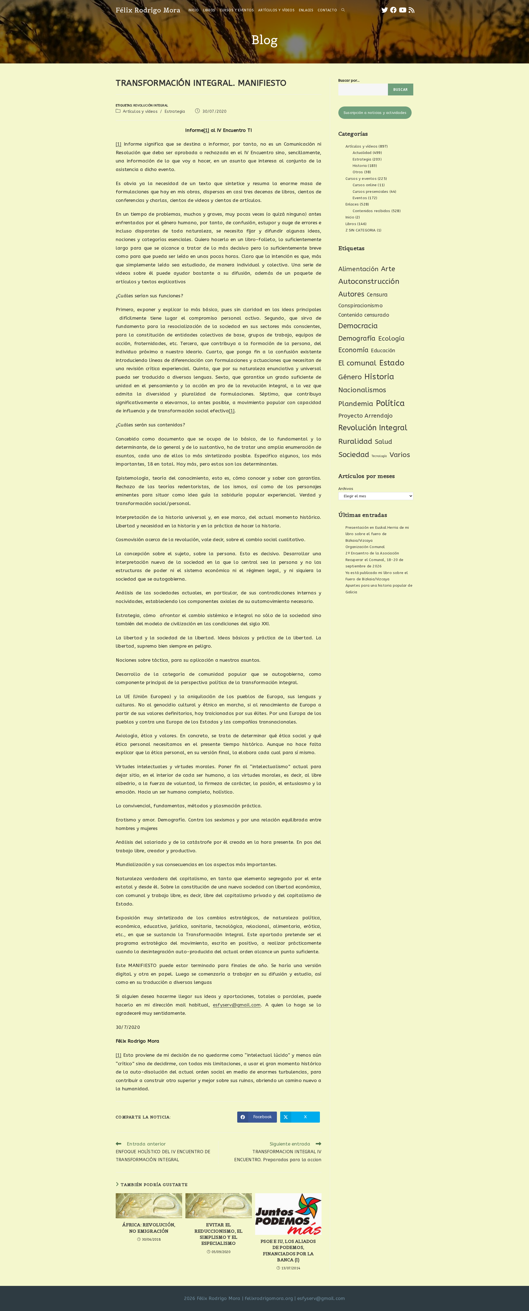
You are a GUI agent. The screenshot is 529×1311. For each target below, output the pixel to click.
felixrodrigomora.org (269, 1298)
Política (390, 403)
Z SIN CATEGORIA (361, 230)
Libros (351, 224)
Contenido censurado (363, 315)
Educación (383, 351)
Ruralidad (355, 441)
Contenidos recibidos (371, 211)
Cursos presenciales (370, 191)
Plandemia (355, 404)
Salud (383, 441)
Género (350, 377)
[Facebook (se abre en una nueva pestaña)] (393, 10)
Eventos (360, 198)
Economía (353, 350)
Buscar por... (349, 80)
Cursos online (365, 185)
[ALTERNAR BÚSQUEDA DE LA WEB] (343, 10)
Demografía (357, 338)
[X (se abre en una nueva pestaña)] (384, 10)
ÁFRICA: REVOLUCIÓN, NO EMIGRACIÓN (148, 1227)
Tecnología (379, 456)
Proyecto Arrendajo (365, 415)
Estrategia (174, 111)
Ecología (391, 338)
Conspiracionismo (360, 305)
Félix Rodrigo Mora (148, 10)
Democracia (358, 326)
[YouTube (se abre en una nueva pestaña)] (402, 10)
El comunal (357, 363)
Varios (400, 455)
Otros (358, 172)
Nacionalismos (362, 390)
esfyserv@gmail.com (237, 1005)
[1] (206, 130)
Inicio (350, 217)
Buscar (400, 90)
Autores (351, 294)
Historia (360, 166)
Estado (391, 362)
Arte (388, 269)
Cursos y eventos (361, 179)
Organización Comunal (365, 547)
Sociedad (353, 454)
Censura (377, 295)
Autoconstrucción (368, 281)
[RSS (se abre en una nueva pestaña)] (411, 10)
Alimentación (358, 269)
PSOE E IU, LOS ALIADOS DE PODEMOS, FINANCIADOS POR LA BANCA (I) (288, 1250)
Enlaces (352, 204)
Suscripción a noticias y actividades (375, 113)
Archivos (345, 489)
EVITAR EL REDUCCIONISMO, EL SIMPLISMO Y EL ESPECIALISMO (218, 1234)
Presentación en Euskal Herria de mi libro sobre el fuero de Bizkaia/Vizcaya (377, 534)
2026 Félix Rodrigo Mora (212, 1298)
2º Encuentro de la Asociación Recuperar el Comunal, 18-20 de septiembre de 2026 (375, 559)
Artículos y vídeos (140, 111)
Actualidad (362, 153)
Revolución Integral (150, 105)
